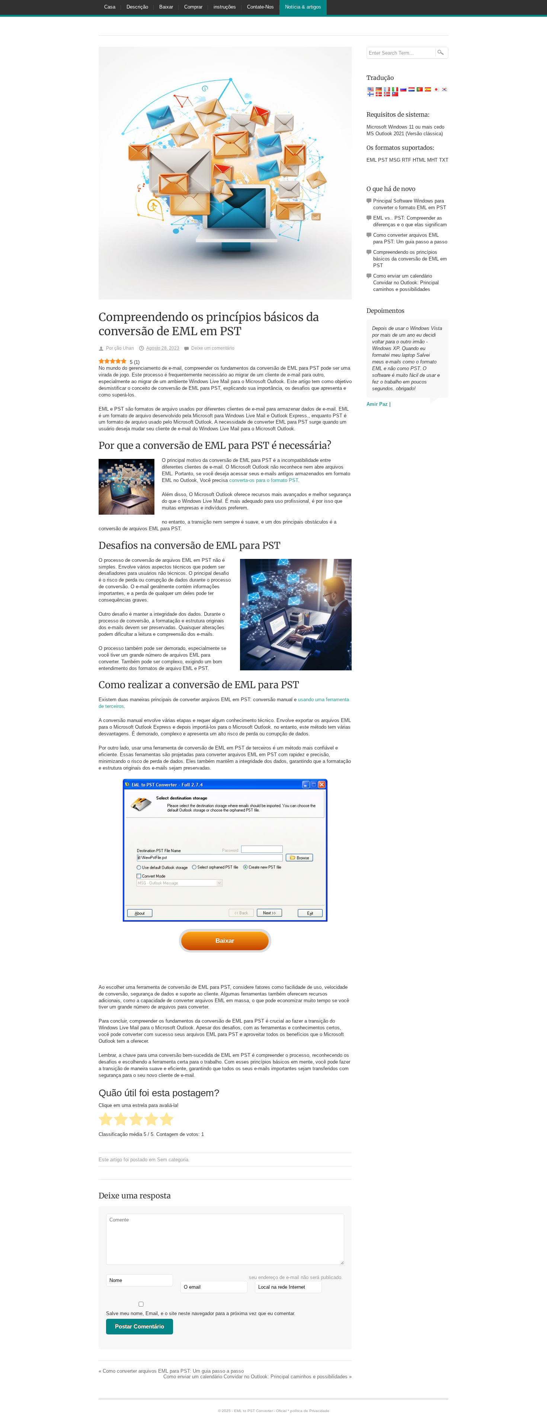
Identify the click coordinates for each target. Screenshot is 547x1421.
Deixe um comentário (212, 348)
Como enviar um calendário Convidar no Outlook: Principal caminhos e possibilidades (257, 1376)
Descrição (137, 7)
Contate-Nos (260, 7)
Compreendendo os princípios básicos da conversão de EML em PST (410, 258)
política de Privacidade (309, 1411)
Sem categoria (172, 1159)
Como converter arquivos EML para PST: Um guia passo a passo (171, 1371)
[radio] (105, 1120)
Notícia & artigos (303, 7)
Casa (109, 7)
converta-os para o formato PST (263, 480)
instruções (225, 7)
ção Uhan (124, 348)
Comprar (193, 7)
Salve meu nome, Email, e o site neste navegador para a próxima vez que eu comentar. (200, 1313)
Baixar (166, 7)
